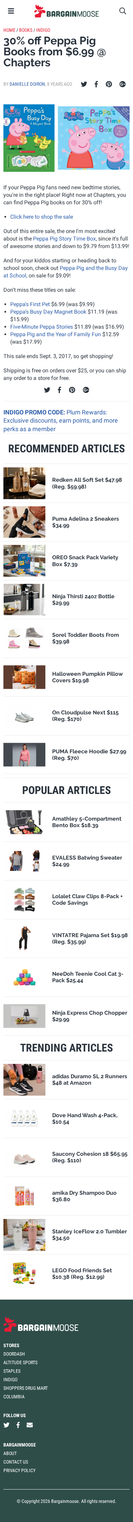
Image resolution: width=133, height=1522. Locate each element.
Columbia (14, 1396)
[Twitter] (84, 84)
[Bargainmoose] (66, 11)
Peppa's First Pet (30, 304)
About (10, 1453)
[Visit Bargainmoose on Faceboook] (18, 1425)
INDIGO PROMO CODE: (34, 412)
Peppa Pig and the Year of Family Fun (55, 334)
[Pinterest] (109, 84)
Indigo (43, 30)
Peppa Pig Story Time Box (64, 238)
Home (9, 30)
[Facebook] (96, 84)
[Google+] (123, 84)
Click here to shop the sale (41, 217)
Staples (11, 1371)
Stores (11, 1345)
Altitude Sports (20, 1362)
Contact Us (15, 1462)
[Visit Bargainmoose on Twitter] (6, 1425)
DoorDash (14, 1354)
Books (25, 30)
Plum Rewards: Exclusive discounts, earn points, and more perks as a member (60, 421)
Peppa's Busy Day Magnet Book (48, 311)
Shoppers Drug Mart (25, 1388)
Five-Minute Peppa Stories (41, 327)
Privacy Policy (19, 1470)
